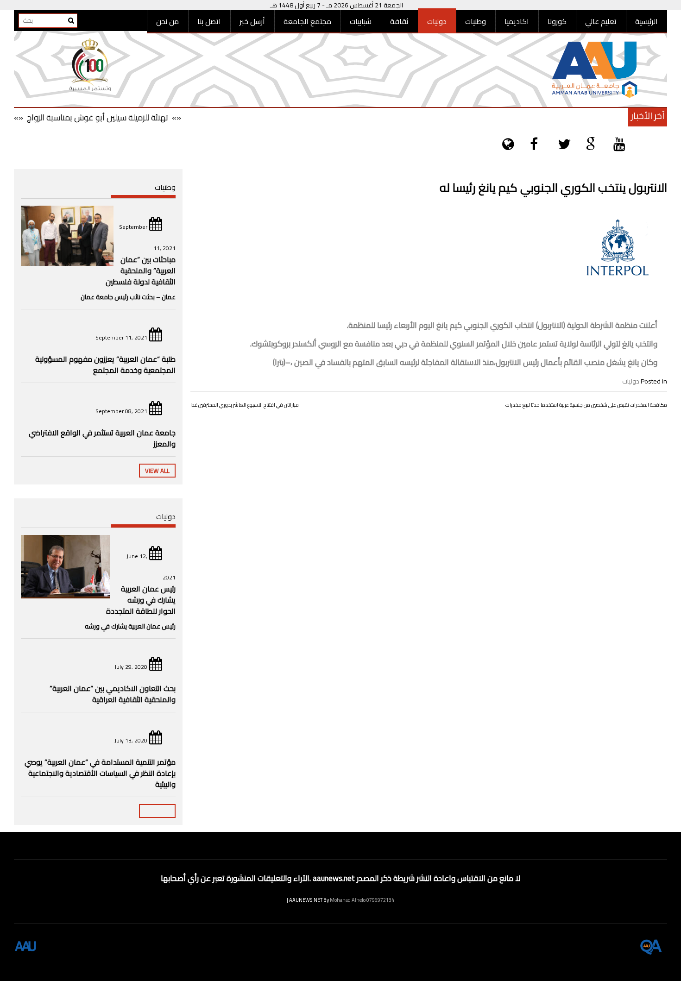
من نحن (167, 21)
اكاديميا (516, 21)
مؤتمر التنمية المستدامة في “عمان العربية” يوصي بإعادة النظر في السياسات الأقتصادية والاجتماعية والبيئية (100, 773)
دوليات (437, 21)
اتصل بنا (209, 21)
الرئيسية (646, 21)
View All (157, 470)
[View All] (157, 811)
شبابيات (361, 21)
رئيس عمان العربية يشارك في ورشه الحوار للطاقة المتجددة (141, 600)
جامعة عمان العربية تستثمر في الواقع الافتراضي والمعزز (102, 438)
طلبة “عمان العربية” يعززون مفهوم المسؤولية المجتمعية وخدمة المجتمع (105, 364)
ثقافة (399, 21)
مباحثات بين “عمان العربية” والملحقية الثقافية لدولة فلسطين (141, 270)
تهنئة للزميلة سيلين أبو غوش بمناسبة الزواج (111, 117)
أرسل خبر (252, 21)
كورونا (557, 21)
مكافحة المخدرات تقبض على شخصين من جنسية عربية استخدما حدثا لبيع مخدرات (586, 404)
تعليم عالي (601, 21)
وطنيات (475, 21)
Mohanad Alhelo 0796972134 (362, 900)
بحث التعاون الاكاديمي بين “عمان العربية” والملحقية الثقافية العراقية (113, 693)
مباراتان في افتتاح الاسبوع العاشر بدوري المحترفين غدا (244, 404)
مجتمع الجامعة (307, 21)
